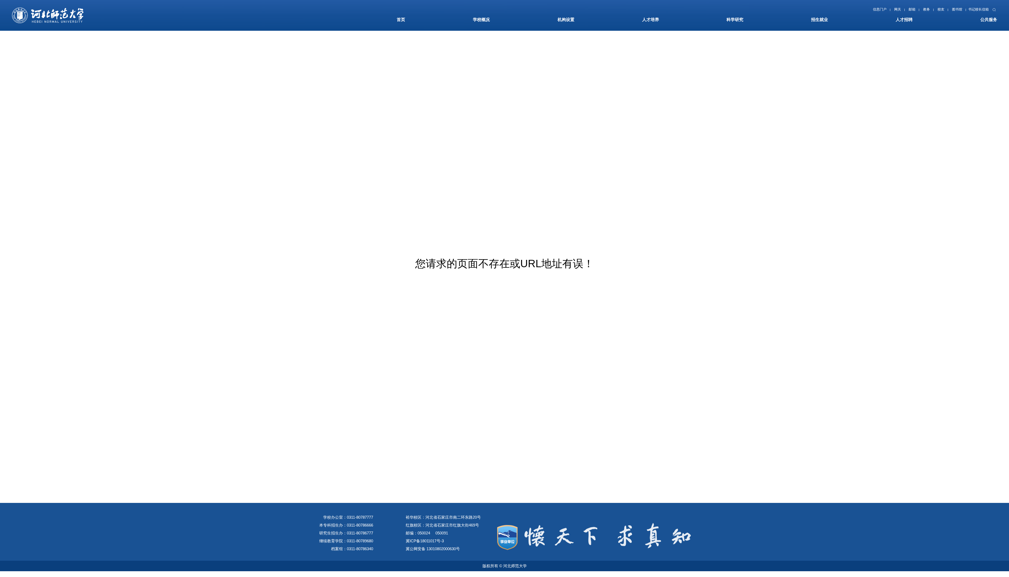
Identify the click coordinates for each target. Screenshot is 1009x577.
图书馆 (953, 11)
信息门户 (868, 11)
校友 (935, 11)
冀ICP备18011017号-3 (425, 541)
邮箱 (904, 11)
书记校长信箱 (976, 11)
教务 (919, 11)
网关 (888, 11)
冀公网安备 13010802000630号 (433, 549)
